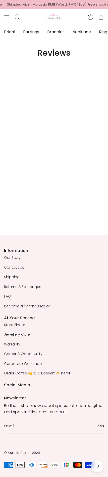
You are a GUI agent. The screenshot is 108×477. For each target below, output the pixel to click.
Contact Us (14, 267)
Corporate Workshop (23, 363)
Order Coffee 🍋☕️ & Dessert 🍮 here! (37, 373)
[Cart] (101, 17)
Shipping (12, 276)
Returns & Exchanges (22, 286)
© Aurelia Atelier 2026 (22, 452)
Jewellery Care (17, 334)
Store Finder (14, 324)
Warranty (12, 344)
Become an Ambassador (27, 306)
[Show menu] (7, 17)
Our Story (12, 257)
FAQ (7, 296)
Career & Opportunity (23, 353)
